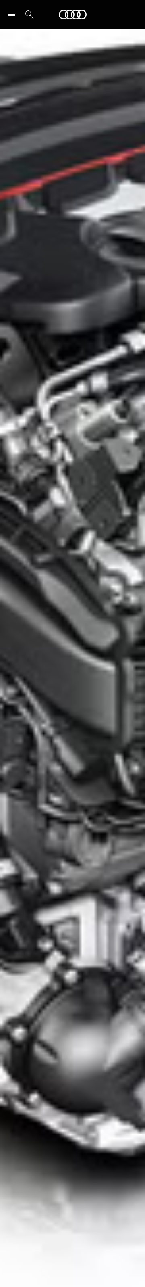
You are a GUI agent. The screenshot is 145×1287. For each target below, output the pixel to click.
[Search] (29, 14)
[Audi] (73, 14)
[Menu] (13, 14)
